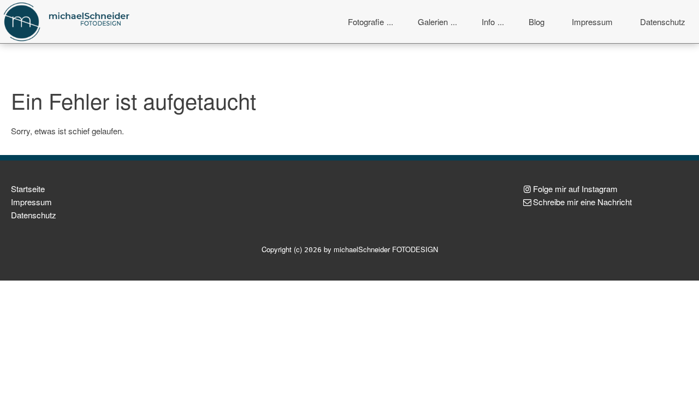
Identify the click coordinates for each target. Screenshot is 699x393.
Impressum (592, 21)
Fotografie (366, 21)
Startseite (28, 188)
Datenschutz (662, 21)
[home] (68, 20)
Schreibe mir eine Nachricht (582, 201)
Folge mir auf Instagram (575, 188)
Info (488, 21)
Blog (536, 21)
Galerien (433, 21)
